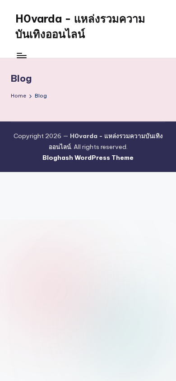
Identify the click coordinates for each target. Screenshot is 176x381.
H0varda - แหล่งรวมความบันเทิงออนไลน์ (80, 26)
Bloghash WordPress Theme (88, 157)
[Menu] (21, 55)
